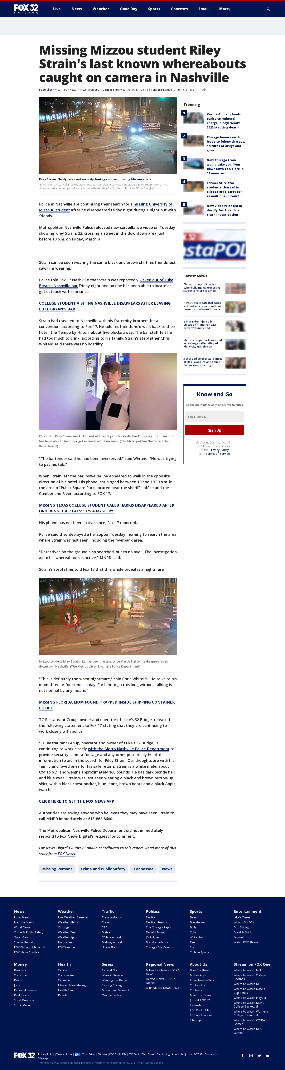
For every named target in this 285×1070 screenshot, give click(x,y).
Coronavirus (66, 975)
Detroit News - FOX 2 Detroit (160, 981)
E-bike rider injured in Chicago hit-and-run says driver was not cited (200, 325)
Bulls (193, 927)
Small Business (24, 1000)
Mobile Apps (198, 975)
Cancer (62, 970)
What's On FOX (244, 922)
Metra (106, 932)
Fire (192, 942)
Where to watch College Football (250, 977)
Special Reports (24, 942)
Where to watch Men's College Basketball (249, 1004)
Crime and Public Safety (103, 868)
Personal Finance (25, 990)
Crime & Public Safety (28, 932)
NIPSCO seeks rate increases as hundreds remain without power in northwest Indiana (202, 306)
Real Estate (21, 995)
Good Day (21, 937)
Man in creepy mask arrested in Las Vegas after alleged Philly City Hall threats (202, 343)
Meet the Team (200, 995)
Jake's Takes (242, 917)
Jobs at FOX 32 (200, 1000)
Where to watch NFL (248, 970)
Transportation (112, 917)
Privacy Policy (219, 450)
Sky (192, 947)
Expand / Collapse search (268, 9)
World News (22, 927)
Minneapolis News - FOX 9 (164, 988)
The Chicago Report (159, 927)
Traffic (108, 911)
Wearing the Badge (115, 980)
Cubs (193, 932)
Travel (106, 922)
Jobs (17, 985)
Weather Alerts (68, 922)
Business (20, 970)
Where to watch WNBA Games (249, 1022)
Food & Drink (243, 932)
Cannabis (64, 980)
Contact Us (197, 985)
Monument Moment (115, 990)
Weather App (67, 937)
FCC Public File (199, 1010)
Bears (194, 917)
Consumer (21, 975)
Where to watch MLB (248, 984)
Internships (197, 1005)
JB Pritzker (153, 937)
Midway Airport (112, 942)
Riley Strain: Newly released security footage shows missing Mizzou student (97, 179)
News (167, 868)
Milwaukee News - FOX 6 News (163, 972)
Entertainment (248, 911)
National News (24, 922)
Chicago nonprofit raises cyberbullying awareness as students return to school (201, 287)
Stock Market (23, 1005)
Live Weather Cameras (73, 917)
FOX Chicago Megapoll (29, 947)
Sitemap (195, 1020)
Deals (18, 980)
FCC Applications (201, 1015)
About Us (198, 964)
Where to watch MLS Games (248, 1031)
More (224, 8)
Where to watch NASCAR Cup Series (250, 991)
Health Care (66, 990)
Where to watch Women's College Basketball (251, 1013)
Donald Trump (155, 932)
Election (151, 917)
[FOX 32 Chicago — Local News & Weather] (28, 9)
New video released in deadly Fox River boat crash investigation (224, 210)
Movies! (239, 937)
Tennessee (144, 868)
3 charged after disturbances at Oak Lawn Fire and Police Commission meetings (202, 362)
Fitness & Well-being (72, 985)
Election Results (156, 922)
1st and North (111, 970)
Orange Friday (111, 995)
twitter (259, 1055)
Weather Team (68, 932)
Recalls (62, 995)
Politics (153, 911)
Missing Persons (89, 89)
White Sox (196, 937)
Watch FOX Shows (246, 942)
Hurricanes (65, 942)
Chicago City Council (159, 947)
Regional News (160, 964)
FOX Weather (67, 947)
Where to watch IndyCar (250, 998)
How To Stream (200, 970)
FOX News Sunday (26, 952)
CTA (104, 927)
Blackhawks (198, 922)
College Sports (199, 952)
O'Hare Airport (111, 937)
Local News (22, 917)
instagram (251, 1055)
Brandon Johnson (157, 942)
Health (64, 964)
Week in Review (112, 975)
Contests (196, 990)
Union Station (111, 947)
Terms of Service (217, 454)
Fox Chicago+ (243, 927)
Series (107, 964)
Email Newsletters (202, 980)
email (267, 1055)
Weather (66, 911)
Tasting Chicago (113, 985)
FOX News (70, 89)
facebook (242, 1055)
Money (20, 964)
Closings (63, 927)
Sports (196, 911)
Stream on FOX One (252, 964)
